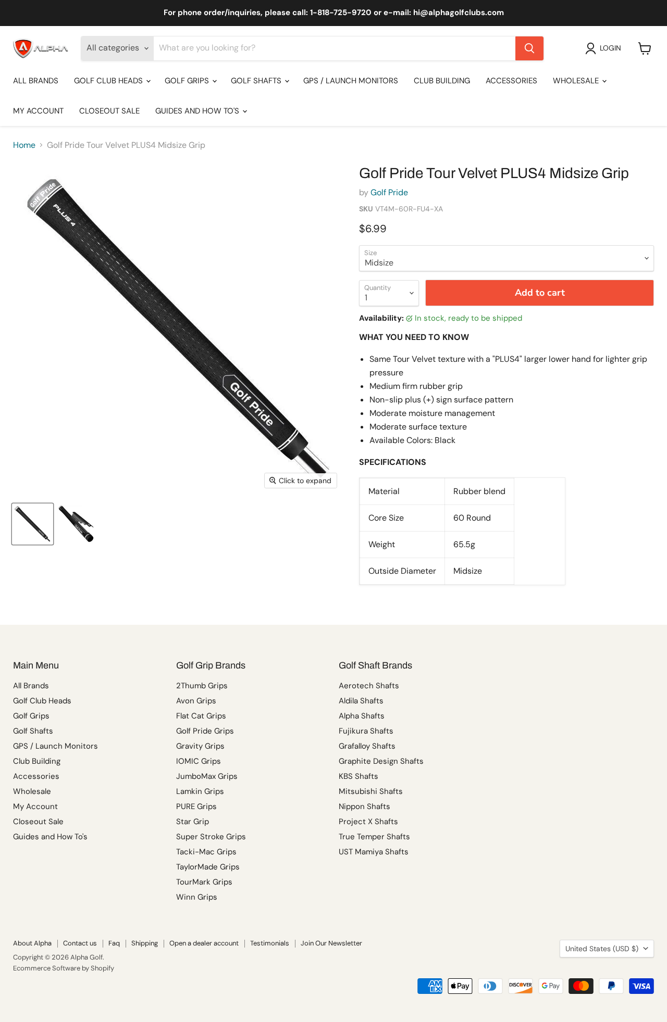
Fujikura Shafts (366, 731)
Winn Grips (196, 897)
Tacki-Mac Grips (206, 852)
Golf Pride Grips (205, 731)
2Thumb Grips (202, 685)
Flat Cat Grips (201, 716)
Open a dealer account (204, 943)
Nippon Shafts (364, 806)
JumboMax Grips (207, 776)
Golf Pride (389, 192)
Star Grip (192, 821)
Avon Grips (196, 701)
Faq (114, 943)
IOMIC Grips (198, 761)
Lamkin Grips (200, 791)
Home (24, 145)
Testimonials (269, 943)
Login (610, 48)
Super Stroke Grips (211, 836)
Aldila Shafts (361, 701)
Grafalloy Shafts (367, 746)
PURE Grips (196, 806)
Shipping (144, 943)
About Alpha (32, 943)
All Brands (35, 80)
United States (601, 948)
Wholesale (577, 80)
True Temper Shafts (374, 836)
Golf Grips (188, 80)
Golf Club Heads (109, 80)
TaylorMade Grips (208, 867)
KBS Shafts (358, 776)
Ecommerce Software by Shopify (63, 968)
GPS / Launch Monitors (350, 80)
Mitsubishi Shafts (371, 791)
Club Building (442, 80)
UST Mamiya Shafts (374, 852)
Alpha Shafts (362, 716)
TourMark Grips (204, 882)
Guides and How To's (198, 111)
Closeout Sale (109, 111)
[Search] (529, 48)
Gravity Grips (200, 746)
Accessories (511, 80)
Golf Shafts (257, 80)
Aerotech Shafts (369, 685)
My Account (38, 111)
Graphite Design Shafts (381, 761)
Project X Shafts (368, 821)
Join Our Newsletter (331, 943)
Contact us (80, 943)
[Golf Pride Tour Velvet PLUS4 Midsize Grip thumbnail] (32, 524)
